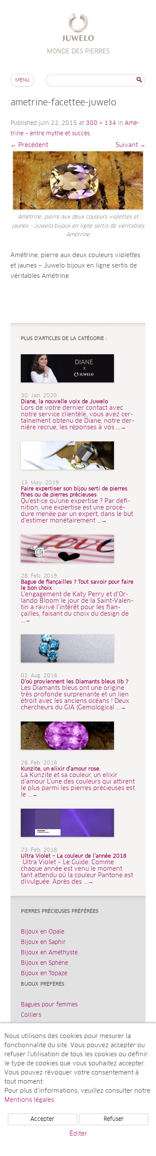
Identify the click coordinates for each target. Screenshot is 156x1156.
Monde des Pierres (78, 28)
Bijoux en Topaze (44, 973)
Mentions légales (29, 1100)
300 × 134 (101, 123)
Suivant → (131, 145)
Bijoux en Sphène (44, 963)
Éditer (78, 1134)
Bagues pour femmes (49, 1005)
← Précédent (29, 145)
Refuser (114, 1119)
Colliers (31, 1015)
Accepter (42, 1119)
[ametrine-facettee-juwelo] (78, 180)
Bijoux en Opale (42, 932)
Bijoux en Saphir (43, 942)
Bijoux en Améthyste (49, 953)
